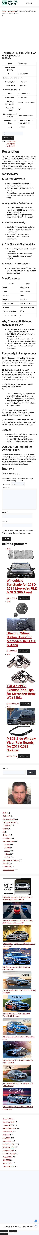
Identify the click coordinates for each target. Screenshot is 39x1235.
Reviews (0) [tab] (11, 146)
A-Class (7, 844)
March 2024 (7, 1163)
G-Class (5, 835)
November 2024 (8, 1147)
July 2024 (6, 1160)
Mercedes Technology (11, 860)
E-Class (7, 854)
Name (4, 512)
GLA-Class (6, 838)
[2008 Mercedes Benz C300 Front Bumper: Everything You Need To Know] (17, 887)
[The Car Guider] (10, 3)
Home (4, 11)
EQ (4, 832)
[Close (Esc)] (15, 1231)
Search (5, 768)
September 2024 (9, 1154)
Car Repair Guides (9, 822)
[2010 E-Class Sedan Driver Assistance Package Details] (17, 957)
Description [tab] (11, 144)
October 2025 (8, 1125)
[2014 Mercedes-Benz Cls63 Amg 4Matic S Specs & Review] (17, 1050)
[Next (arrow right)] (6, 1234)
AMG (4, 813)
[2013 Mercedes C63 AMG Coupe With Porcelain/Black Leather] (17, 1004)
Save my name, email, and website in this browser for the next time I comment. (18, 532)
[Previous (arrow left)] (2, 1234)
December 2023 (8, 1166)
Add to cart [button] (24, 598)
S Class (7, 857)
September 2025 (9, 1128)
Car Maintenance (9, 819)
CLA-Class (6, 825)
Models (5, 863)
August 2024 (7, 1157)
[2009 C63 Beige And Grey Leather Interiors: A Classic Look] (17, 934)
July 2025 (6, 1135)
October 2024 (8, 1150)
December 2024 (8, 1144)
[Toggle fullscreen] (6, 1231)
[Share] (11, 1231)
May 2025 (6, 1138)
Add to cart (8, 138)
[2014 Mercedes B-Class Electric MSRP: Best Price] (17, 1027)
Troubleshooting (9, 870)
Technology (7, 867)
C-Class (7, 851)
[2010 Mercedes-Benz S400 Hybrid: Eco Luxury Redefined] (17, 980)
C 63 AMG (6, 816)
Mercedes (11, 11)
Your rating (6, 484)
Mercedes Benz (8, 841)
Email (4, 521)
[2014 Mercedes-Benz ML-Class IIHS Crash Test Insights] (17, 1097)
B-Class (7, 848)
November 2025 (8, 1122)
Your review (6, 487)
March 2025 (7, 1141)
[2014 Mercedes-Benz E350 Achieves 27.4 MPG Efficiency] (17, 1073)
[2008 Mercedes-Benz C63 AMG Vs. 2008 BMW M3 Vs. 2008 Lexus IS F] (17, 910)
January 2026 (8, 1119)
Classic (5, 829)
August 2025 (7, 1132)
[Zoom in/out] (2, 1231)
